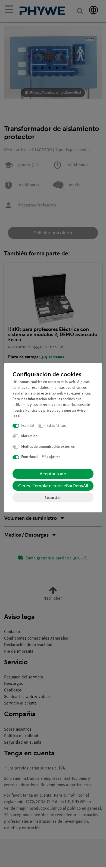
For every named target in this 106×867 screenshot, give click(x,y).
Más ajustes (51, 457)
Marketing (29, 436)
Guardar (53, 497)
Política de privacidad (43, 411)
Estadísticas (56, 426)
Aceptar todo (53, 473)
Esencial (27, 426)
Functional (29, 457)
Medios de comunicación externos (48, 447)
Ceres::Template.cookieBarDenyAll (53, 485)
